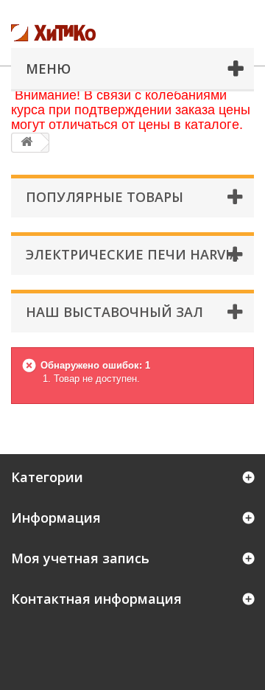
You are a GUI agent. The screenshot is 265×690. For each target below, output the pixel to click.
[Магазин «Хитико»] (84, 32)
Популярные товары (104, 197)
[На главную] (26, 142)
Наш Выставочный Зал (114, 312)
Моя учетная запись (80, 558)
